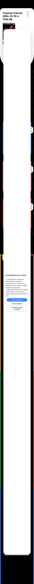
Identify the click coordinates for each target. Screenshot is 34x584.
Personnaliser (17, 304)
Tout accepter (17, 300)
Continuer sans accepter (17, 308)
